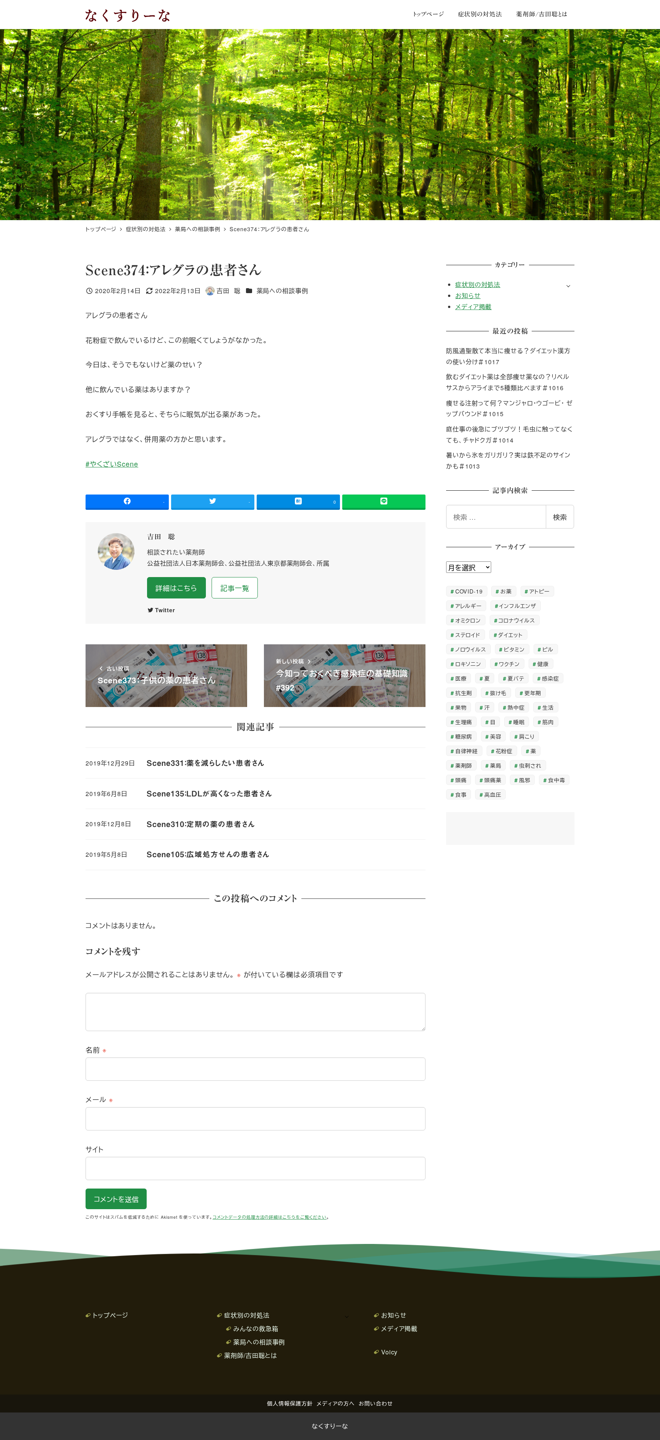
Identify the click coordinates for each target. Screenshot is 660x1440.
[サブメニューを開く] (568, 285)
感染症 (550, 678)
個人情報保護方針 (289, 1403)
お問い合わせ (376, 1403)
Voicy (389, 1352)
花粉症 (504, 751)
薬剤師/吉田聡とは (250, 1355)
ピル (547, 649)
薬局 (495, 765)
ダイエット (510, 635)
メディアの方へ (335, 1403)
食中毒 (556, 780)
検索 (560, 517)
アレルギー (468, 606)
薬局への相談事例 (282, 290)
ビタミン (514, 649)
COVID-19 (469, 591)
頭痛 (461, 780)
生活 (548, 707)
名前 (96, 1049)
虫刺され (530, 765)
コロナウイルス (516, 620)
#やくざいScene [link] (112, 464)
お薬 (506, 591)
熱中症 (516, 707)
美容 (495, 736)
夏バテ (516, 678)
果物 (461, 707)
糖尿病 (463, 736)
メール (99, 1099)
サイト (95, 1149)
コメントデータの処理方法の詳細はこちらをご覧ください (270, 1217)
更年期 (533, 693)
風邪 (525, 780)
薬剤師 (463, 765)
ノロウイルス (470, 649)
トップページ (110, 1315)
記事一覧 (234, 588)
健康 (543, 664)
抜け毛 (498, 693)
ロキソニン (468, 664)
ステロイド (468, 635)
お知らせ (468, 295)
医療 (461, 678)
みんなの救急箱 (255, 1328)
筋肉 (548, 722)
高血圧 (492, 794)
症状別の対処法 (477, 284)
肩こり (527, 736)
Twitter (165, 610)
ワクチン (509, 664)
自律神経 (466, 751)
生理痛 (463, 722)
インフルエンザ (517, 606)
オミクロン (468, 620)
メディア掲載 (473, 306)
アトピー (539, 591)
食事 (461, 794)
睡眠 (519, 722)
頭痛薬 (492, 780)
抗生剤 (463, 693)
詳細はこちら (176, 588)
